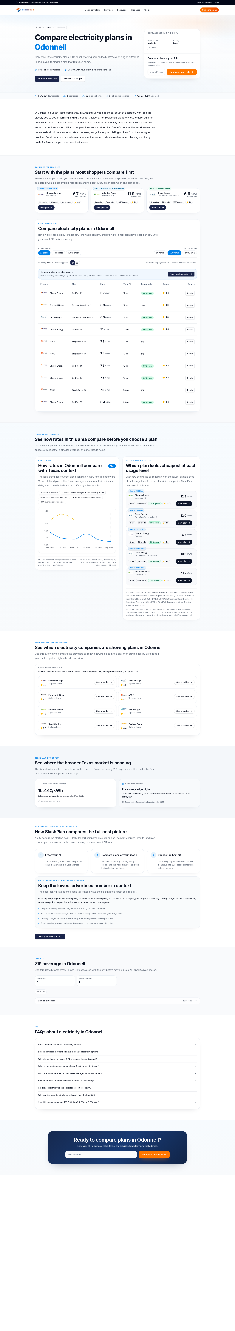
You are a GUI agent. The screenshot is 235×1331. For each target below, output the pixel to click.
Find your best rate (47, 78)
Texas (38, 27)
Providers (108, 10)
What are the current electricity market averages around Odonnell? (70, 1073)
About (146, 10)
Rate (102, 284)
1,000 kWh (174, 253)
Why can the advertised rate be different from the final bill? (66, 1095)
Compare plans (209, 10)
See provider (102, 682)
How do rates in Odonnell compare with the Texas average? (66, 1080)
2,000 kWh (190, 253)
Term (125, 284)
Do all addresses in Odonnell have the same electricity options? (68, 1052)
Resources (122, 10)
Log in (216, 2)
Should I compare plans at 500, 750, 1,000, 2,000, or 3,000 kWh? (68, 1102)
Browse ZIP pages (73, 78)
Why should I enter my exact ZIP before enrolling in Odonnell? (67, 1059)
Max (112, 466)
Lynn (175, 43)
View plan (44, 207)
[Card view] (77, 262)
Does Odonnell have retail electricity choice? (59, 1044)
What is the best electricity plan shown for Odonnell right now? (68, 1066)
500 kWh (160, 253)
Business (135, 10)
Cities (48, 27)
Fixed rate (58, 253)
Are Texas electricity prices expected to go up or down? (64, 1088)
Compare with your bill (203, 2)
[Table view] (72, 262)
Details (190, 293)
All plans (44, 253)
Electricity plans (92, 10)
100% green (73, 253)
